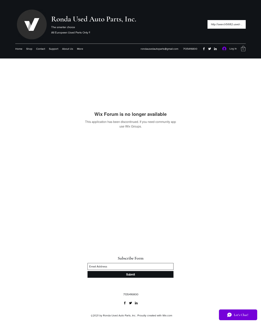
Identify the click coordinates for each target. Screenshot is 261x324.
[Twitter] (210, 49)
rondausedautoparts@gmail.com (159, 48)
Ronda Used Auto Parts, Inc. (93, 19)
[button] (243, 48)
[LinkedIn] (215, 49)
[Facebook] (204, 49)
